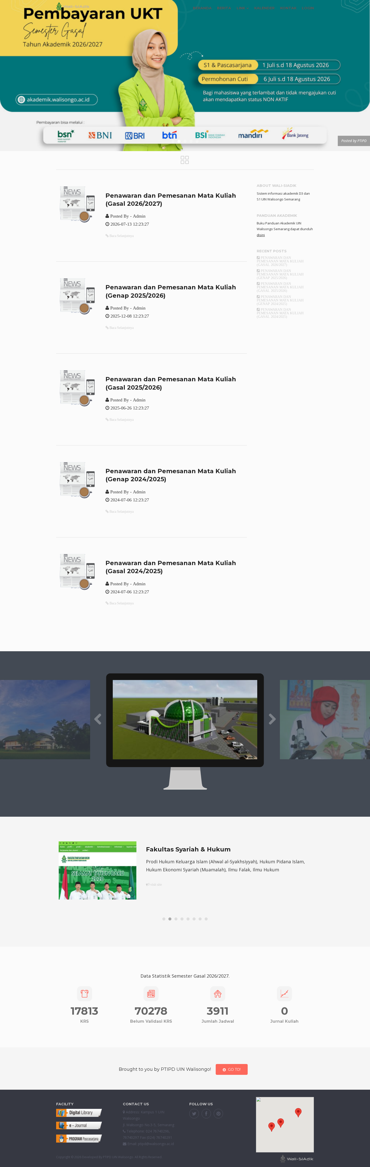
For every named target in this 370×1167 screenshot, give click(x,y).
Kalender (264, 8)
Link (241, 8)
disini (261, 235)
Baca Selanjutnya (121, 235)
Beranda (202, 8)
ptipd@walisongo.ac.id (156, 1143)
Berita (224, 8)
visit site (156, 892)
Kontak (288, 8)
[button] (298, 1112)
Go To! (234, 1069)
